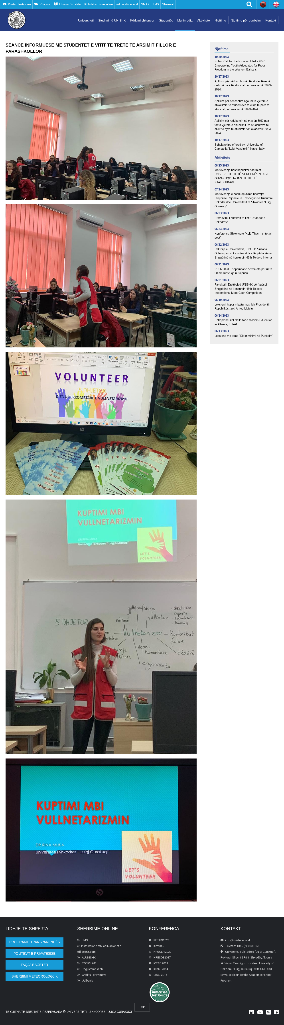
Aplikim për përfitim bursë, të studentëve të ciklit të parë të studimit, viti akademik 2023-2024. (243, 85)
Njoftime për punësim (246, 20)
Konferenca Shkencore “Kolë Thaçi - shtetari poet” (243, 235)
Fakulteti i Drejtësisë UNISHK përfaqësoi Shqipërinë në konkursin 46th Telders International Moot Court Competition (241, 288)
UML (263, 969)
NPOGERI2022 (162, 951)
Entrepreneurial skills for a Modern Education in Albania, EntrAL (243, 322)
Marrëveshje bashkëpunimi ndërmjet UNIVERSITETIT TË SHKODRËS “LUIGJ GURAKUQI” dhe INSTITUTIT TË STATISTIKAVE (241, 176)
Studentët (166, 20)
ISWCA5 (158, 946)
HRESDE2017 (162, 957)
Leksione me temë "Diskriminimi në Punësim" (244, 335)
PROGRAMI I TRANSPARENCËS (34, 942)
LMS (156, 4)
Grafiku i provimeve (93, 974)
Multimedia (185, 20)
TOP (142, 1007)
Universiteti (86, 20)
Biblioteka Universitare (98, 4)
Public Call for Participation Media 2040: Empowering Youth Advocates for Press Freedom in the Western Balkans (240, 65)
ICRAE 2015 (160, 974)
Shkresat (168, 4)
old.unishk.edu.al (127, 4)
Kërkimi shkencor (142, 20)
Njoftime (220, 20)
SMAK (145, 4)
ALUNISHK (88, 957)
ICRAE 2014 (160, 969)
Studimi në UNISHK (112, 20)
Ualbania (87, 980)
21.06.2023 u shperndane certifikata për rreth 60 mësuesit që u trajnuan (243, 271)
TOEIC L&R (88, 963)
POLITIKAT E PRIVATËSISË (34, 953)
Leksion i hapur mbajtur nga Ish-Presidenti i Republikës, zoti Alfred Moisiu (242, 306)
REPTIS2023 (161, 940)
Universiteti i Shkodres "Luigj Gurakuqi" (99, 1011)
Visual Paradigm (235, 963)
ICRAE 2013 (160, 963)
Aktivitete (203, 20)
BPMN (224, 974)
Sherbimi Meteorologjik (35, 976)
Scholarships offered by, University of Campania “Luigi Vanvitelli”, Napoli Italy (240, 147)
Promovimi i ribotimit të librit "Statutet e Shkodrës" (240, 220)
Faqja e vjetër (34, 965)
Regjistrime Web (92, 969)
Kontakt (270, 20)
